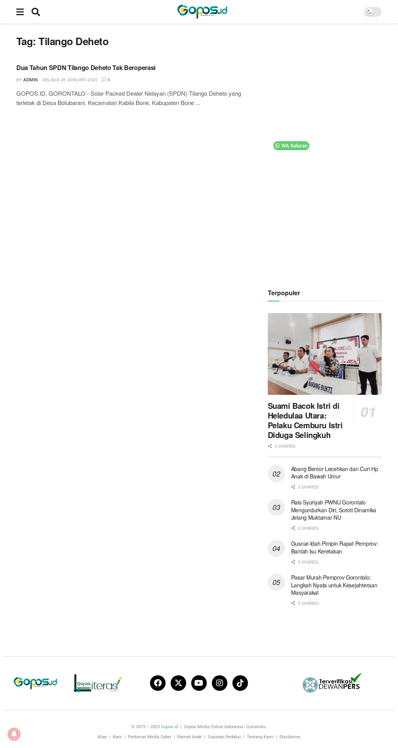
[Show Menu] (20, 11)
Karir (117, 736)
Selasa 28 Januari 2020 (70, 79)
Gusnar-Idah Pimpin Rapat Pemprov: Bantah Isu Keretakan (334, 547)
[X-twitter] (178, 683)
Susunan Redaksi (224, 736)
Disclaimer (289, 736)
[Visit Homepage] (202, 11)
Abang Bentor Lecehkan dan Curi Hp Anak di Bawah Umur (334, 472)
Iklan (102, 736)
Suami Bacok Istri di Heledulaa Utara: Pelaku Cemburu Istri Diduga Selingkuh (305, 420)
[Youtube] (199, 683)
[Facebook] (158, 683)
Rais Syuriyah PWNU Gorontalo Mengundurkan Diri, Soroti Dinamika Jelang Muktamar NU (333, 509)
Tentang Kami (260, 736)
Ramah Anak (189, 736)
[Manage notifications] (14, 734)
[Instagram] (219, 683)
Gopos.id (169, 726)
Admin (30, 79)
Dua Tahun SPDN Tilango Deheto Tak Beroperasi (85, 67)
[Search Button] (35, 11)
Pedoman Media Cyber (149, 736)
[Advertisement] (326, 151)
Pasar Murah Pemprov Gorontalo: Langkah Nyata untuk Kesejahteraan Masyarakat (334, 584)
